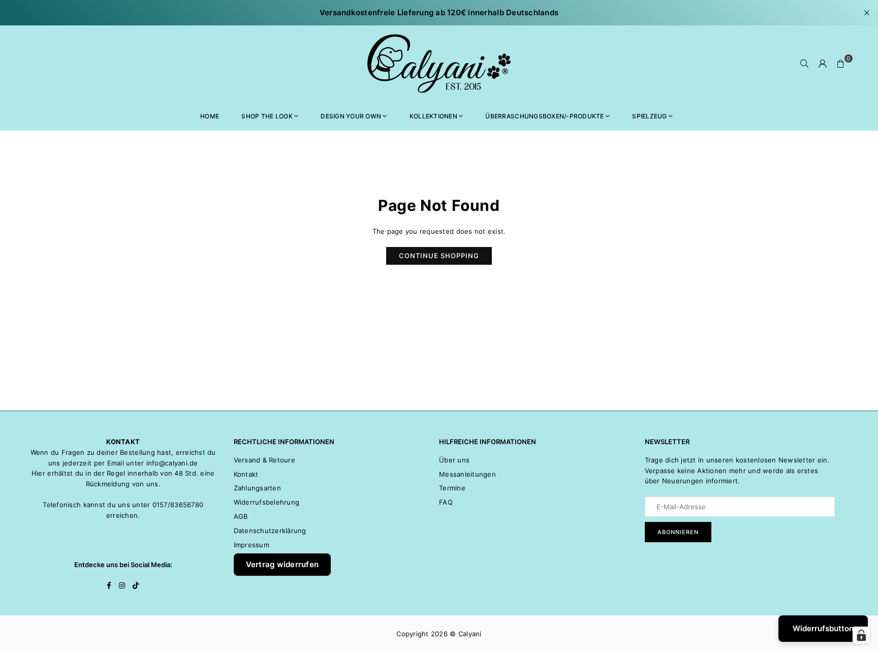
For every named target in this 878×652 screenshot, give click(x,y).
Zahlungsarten (257, 488)
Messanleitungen (467, 474)
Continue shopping (439, 256)
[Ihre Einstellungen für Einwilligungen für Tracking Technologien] (861, 635)
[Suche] (804, 63)
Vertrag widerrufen (282, 564)
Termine (452, 488)
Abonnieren (678, 532)
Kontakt (246, 474)
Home (209, 116)
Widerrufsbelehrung (267, 502)
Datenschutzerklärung (270, 530)
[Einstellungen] (822, 63)
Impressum (251, 545)
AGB (241, 516)
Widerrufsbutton (823, 628)
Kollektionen (433, 116)
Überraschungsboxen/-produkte (544, 116)
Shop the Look (266, 116)
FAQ (446, 502)
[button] (841, 63)
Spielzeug (649, 116)
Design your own (351, 116)
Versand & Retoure (264, 460)
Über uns (454, 460)
